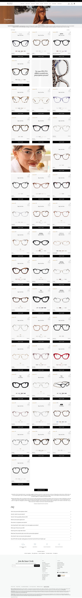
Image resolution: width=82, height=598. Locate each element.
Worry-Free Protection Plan (46, 566)
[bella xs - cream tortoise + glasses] (20, 99)
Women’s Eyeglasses (42, 553)
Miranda (13, 395)
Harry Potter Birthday (56, 53)
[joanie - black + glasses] (20, 185)
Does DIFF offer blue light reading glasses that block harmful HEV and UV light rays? (28, 538)
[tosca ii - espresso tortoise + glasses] (61, 441)
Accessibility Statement (24, 586)
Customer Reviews (60, 562)
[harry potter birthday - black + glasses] (61, 42)
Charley (33, 395)
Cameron (13, 138)
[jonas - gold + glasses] (41, 99)
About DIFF (43, 562)
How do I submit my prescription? (18, 514)
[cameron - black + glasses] (61, 327)
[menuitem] (22, 3)
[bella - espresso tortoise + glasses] (20, 71)
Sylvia (33, 195)
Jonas (33, 110)
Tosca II (13, 338)
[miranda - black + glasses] (20, 384)
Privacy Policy (18, 586)
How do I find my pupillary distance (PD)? (19, 516)
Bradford (13, 224)
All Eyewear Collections (60, 563)
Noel (53, 224)
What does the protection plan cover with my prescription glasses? (25, 533)
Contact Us (43, 571)
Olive (53, 195)
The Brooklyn (55, 252)
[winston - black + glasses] (20, 42)
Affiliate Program (63, 566)
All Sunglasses (55, 553)
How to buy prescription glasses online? (19, 511)
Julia (33, 252)
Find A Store (44, 569)
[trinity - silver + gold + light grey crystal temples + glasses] (61, 270)
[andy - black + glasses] (61, 384)
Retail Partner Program (63, 564)
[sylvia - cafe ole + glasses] (41, 185)
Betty (13, 281)
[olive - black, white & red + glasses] (61, 185)
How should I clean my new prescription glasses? (21, 536)
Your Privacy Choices (32, 586)
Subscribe (37, 565)
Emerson (54, 136)
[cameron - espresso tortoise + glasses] (20, 128)
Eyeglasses (44, 577)
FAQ (68, 26)
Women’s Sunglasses (27, 553)
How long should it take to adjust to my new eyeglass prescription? (25, 525)
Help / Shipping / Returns (46, 563)
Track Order (44, 567)
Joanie (54, 167)
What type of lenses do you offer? (18, 527)
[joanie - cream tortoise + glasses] (61, 156)
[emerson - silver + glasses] (61, 128)
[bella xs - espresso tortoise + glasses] (41, 441)
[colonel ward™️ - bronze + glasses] (61, 413)
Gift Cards (43, 579)
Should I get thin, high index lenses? (18, 530)
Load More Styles (41, 490)
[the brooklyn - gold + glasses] (61, 242)
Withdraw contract (40, 586)
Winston (13, 53)
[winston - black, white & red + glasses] (41, 128)
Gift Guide (43, 578)
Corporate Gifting (59, 567)
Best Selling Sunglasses (45, 574)
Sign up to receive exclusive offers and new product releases (26, 563)
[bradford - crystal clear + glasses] (20, 213)
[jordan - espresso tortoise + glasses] (41, 42)
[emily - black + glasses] (41, 299)
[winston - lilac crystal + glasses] (61, 99)
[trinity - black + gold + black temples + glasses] (61, 299)
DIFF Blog (58, 568)
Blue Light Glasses (35, 553)
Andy (53, 395)
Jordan (33, 53)
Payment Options (44, 568)
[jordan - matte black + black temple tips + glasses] (20, 470)
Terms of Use (13, 586)
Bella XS (13, 110)
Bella (12, 81)
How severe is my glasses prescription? (19, 522)
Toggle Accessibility (46, 586)
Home (5, 21)
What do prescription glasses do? (18, 519)
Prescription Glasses (49, 553)
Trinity (54, 281)
